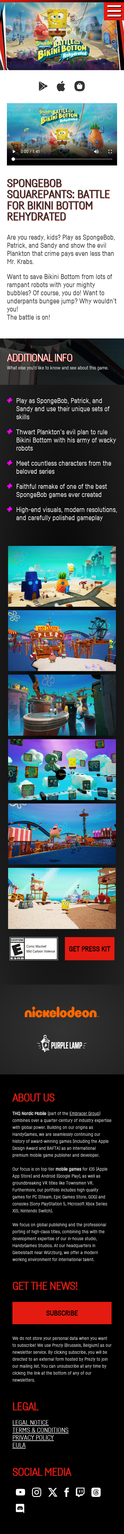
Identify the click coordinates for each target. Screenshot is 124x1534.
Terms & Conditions (40, 1430)
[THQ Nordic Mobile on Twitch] (80, 1494)
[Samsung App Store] (79, 88)
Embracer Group (84, 1113)
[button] (114, 11)
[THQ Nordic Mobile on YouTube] (20, 1494)
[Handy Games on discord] (20, 1510)
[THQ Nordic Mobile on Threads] (96, 1494)
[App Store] (61, 88)
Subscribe (62, 1313)
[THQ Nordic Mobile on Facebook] (66, 1494)
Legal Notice (30, 1422)
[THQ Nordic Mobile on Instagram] (37, 1494)
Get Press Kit (89, 949)
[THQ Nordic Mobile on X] (53, 1494)
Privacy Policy (33, 1437)
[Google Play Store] (43, 88)
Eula (19, 1445)
